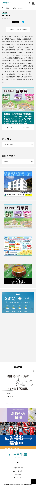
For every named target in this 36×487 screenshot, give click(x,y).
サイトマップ (18, 477)
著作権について (18, 467)
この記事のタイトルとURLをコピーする (18, 29)
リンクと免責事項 (18, 471)
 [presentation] (33, 371)
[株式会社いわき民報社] (7, 3)
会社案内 (18, 474)
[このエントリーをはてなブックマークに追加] (23, 22)
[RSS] (18, 462)
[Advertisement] (18, 340)
